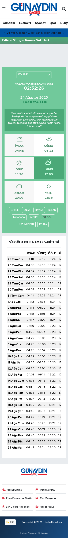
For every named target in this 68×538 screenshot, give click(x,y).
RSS (12, 522)
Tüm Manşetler (48, 498)
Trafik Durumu (47, 490)
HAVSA (39, 210)
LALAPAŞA (19, 217)
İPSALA (43, 224)
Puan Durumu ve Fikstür (19, 498)
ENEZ (27, 210)
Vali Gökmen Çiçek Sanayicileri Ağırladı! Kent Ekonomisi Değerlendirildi (34, 32)
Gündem (9, 23)
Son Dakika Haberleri (17, 507)
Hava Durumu (14, 490)
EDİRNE (14, 210)
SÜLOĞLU (48, 217)
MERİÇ (33, 217)
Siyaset (40, 23)
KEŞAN (52, 210)
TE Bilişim (42, 533)
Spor (53, 23)
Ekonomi (25, 23)
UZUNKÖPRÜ (27, 224)
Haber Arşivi (47, 507)
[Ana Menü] (4, 9)
